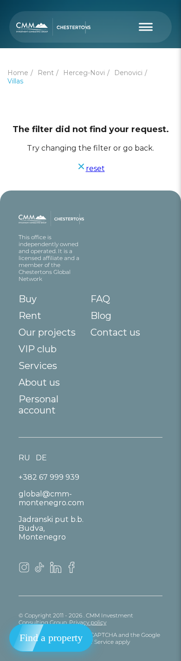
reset (95, 168)
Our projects (47, 332)
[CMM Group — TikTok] (39, 570)
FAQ (100, 299)
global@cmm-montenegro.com (51, 498)
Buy (28, 299)
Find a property (51, 637)
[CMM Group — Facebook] (71, 570)
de (41, 457)
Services (38, 365)
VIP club (38, 349)
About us (39, 382)
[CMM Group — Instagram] (24, 570)
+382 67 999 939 (49, 477)
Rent (30, 315)
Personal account (38, 405)
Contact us (115, 332)
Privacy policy (87, 622)
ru (24, 457)
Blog (100, 315)
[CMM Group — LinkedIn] (55, 570)
